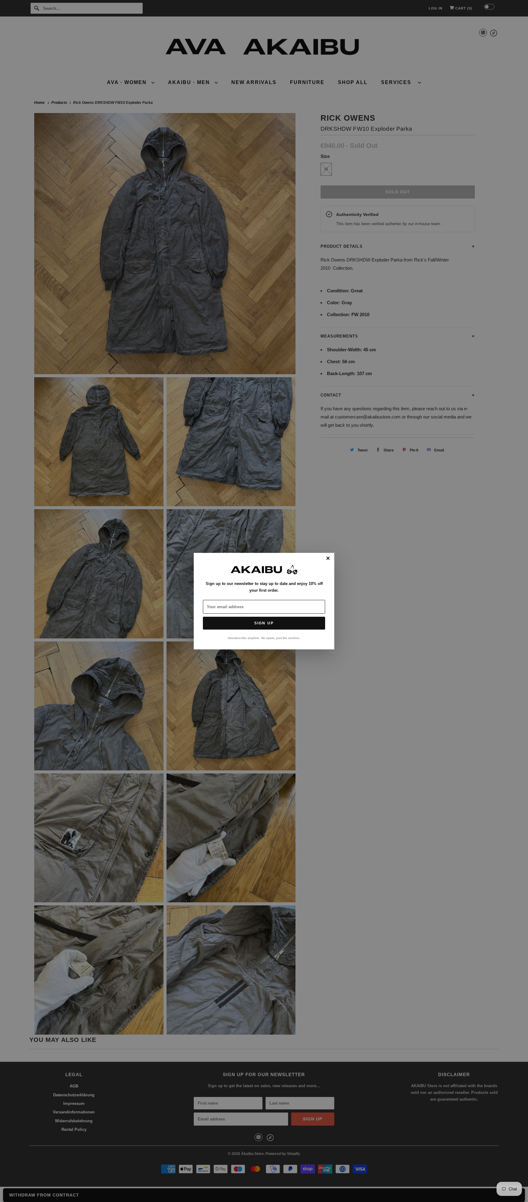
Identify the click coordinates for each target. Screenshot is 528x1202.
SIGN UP (264, 623)
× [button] (328, 558)
